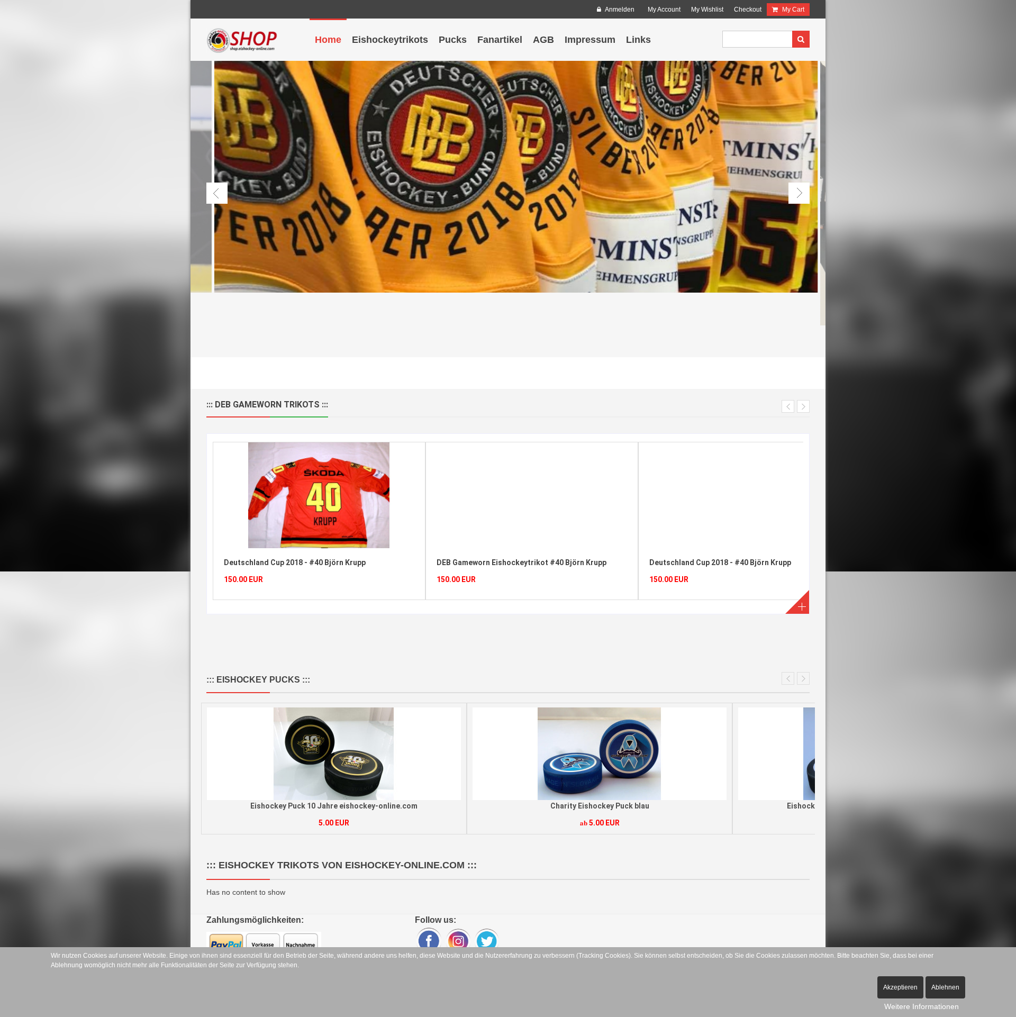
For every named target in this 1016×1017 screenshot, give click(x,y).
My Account (664, 9)
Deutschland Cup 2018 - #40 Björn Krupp (507, 562)
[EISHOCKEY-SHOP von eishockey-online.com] (241, 39)
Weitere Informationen (921, 1006)
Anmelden (619, 9)
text (796, 600)
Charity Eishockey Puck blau (334, 806)
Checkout (747, 9)
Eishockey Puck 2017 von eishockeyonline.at (599, 806)
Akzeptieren (900, 987)
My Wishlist (707, 9)
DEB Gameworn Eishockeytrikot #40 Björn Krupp (309, 562)
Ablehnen (945, 987)
